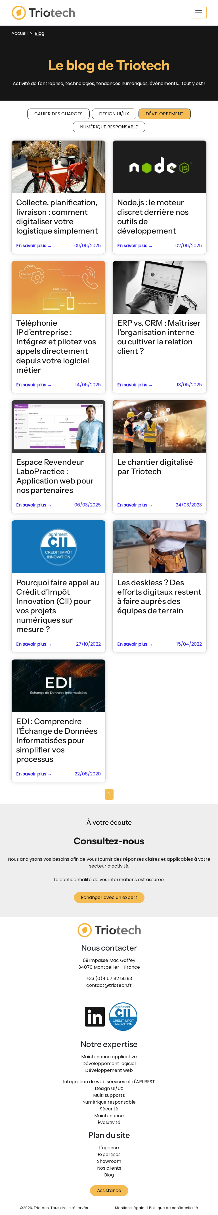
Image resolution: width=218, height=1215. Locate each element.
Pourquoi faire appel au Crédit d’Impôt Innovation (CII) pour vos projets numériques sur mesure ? (57, 606)
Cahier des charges (58, 114)
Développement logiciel (109, 1063)
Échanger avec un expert (109, 897)
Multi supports (109, 1095)
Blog (109, 1175)
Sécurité (109, 1109)
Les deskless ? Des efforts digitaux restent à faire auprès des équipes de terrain (159, 596)
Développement (165, 114)
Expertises (109, 1154)
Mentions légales (130, 1207)
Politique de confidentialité (173, 1207)
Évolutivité (109, 1122)
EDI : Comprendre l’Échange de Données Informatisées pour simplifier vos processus (56, 740)
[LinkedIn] (95, 1016)
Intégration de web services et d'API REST (109, 1081)
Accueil (19, 33)
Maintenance (109, 1115)
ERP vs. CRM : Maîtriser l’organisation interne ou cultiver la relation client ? (159, 337)
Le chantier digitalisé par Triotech (155, 466)
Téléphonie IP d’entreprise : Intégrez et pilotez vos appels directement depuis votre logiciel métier (56, 346)
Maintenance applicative (109, 1056)
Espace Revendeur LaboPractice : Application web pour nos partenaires (55, 476)
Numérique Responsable (109, 127)
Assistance (109, 1190)
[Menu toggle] (199, 12)
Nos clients (109, 1168)
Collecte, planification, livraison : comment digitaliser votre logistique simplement (57, 216)
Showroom (109, 1161)
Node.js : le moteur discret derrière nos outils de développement (152, 216)
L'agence (109, 1147)
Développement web (109, 1070)
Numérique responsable (109, 1102)
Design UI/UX (114, 114)
